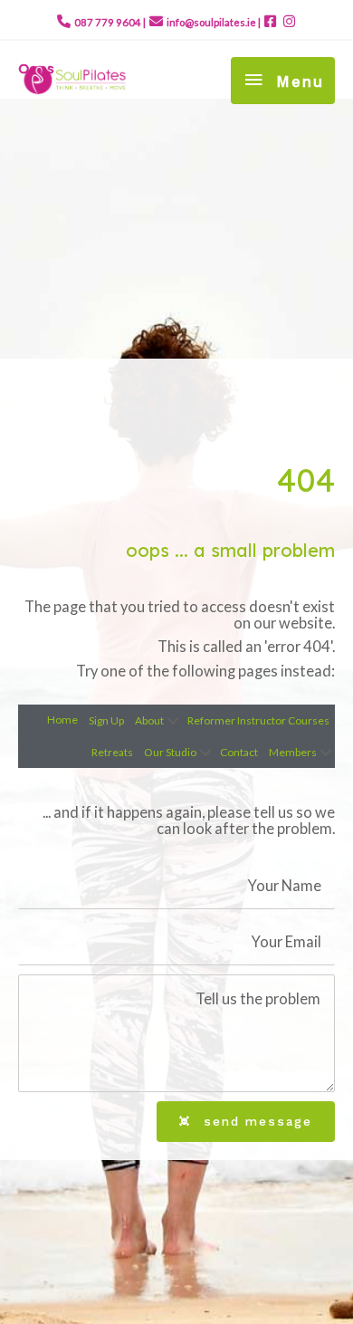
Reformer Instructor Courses (258, 720)
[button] (173, 720)
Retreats (112, 752)
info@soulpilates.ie (211, 22)
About (149, 720)
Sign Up (106, 720)
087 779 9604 (107, 22)
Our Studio (170, 752)
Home (62, 719)
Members (293, 752)
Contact (239, 752)
